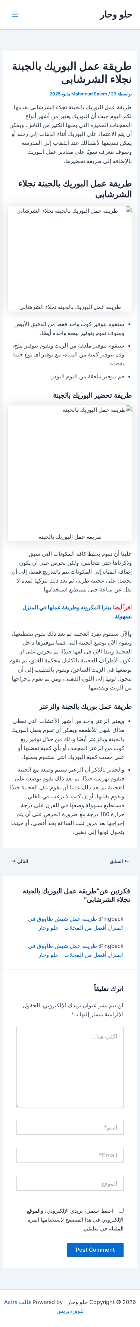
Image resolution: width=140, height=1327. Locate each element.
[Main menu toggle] (15, 15)
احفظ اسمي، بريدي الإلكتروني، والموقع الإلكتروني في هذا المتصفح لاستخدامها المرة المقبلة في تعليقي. (75, 1219)
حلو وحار (116, 14)
